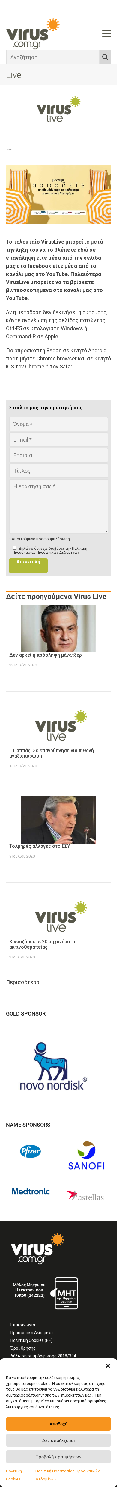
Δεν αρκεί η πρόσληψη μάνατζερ (45, 655)
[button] (108, 1366)
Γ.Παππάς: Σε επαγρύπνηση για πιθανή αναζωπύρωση (51, 753)
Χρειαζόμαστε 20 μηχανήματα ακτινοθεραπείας (42, 944)
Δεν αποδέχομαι (58, 1440)
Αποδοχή (59, 1423)
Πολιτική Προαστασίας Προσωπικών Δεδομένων (50, 550)
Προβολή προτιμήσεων (58, 1456)
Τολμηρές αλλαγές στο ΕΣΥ (39, 846)
